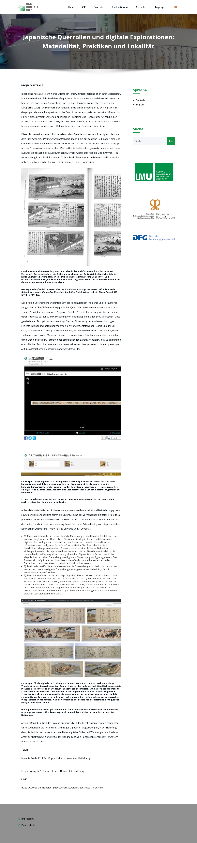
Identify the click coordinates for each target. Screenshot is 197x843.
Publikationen (120, 7)
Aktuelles (141, 7)
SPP (83, 7)
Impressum (27, 818)
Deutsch (140, 100)
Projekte (99, 7)
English (140, 104)
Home (71, 7)
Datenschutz (28, 825)
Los (171, 141)
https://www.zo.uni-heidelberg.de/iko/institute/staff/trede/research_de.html (62, 787)
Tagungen (160, 7)
